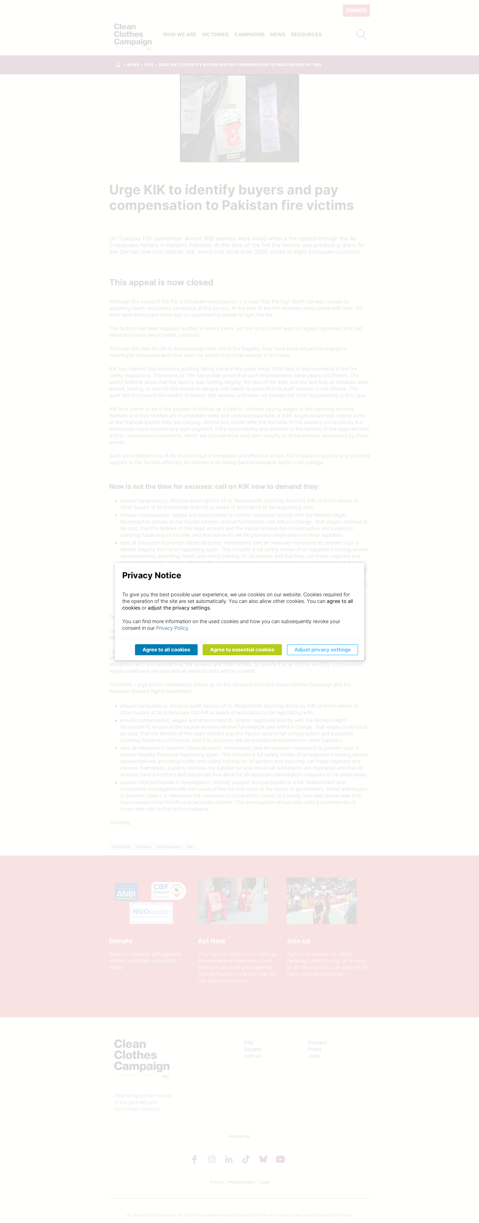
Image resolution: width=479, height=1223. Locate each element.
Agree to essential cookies (242, 649)
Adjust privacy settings (322, 649)
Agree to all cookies (166, 649)
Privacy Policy (172, 628)
